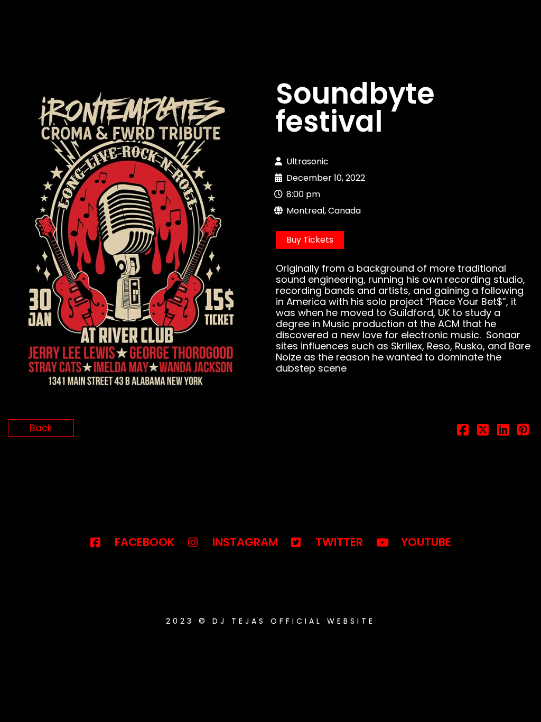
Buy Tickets (309, 240)
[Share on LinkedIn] (503, 431)
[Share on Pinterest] (523, 431)
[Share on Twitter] (483, 431)
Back (41, 427)
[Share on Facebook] (463, 431)
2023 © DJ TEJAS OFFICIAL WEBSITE (270, 621)
